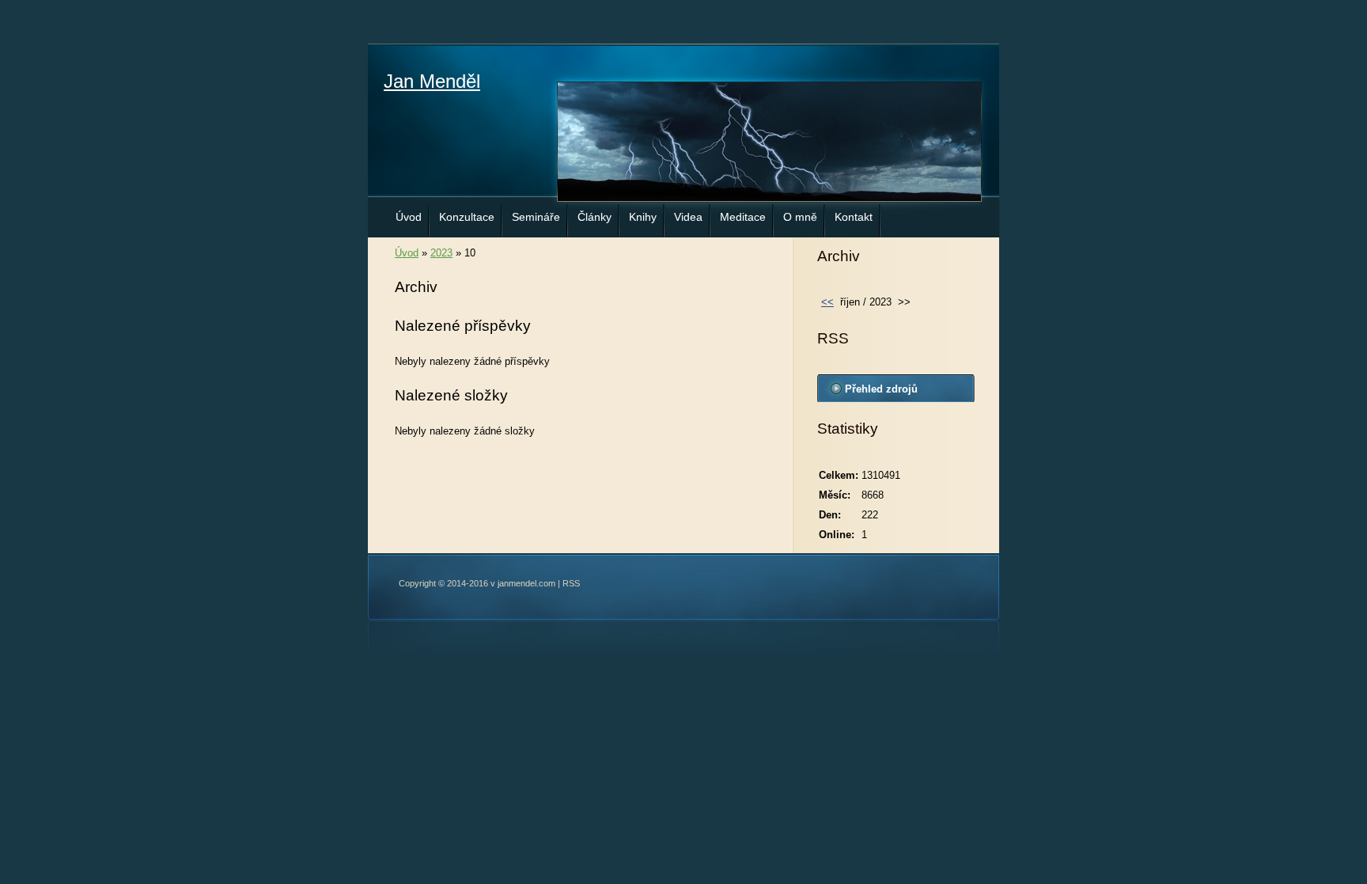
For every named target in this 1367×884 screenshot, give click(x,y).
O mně (800, 217)
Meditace (743, 217)
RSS (571, 583)
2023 (441, 253)
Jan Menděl (432, 81)
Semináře (536, 217)
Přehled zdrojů (881, 389)
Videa (688, 217)
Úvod (409, 217)
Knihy (643, 217)
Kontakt (854, 217)
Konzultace (466, 217)
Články (594, 217)
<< (827, 302)
